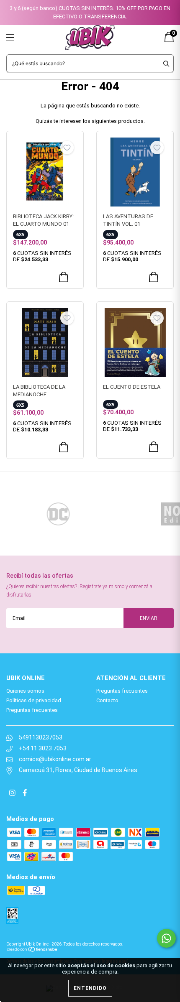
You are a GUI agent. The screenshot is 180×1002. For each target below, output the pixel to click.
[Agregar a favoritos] (67, 147)
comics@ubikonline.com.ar (55, 759)
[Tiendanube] (32, 948)
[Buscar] (166, 63)
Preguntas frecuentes (32, 710)
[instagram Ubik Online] (13, 793)
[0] (169, 40)
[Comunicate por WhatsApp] (166, 938)
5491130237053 (40, 737)
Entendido (90, 988)
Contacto (107, 700)
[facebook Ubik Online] (25, 793)
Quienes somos (25, 691)
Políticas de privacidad (33, 700)
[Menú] (19, 37)
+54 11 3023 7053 (43, 748)
